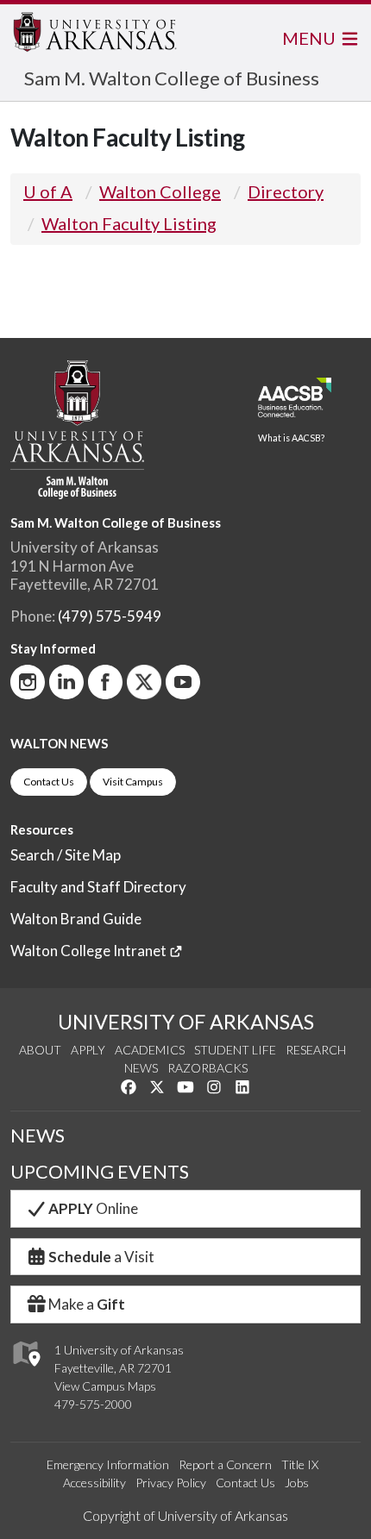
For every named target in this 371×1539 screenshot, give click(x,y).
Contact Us (48, 781)
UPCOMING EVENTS (99, 1172)
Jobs (297, 1482)
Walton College (160, 191)
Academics (150, 1049)
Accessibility (94, 1482)
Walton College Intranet (89, 951)
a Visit (101, 1257)
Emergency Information (108, 1464)
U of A (47, 191)
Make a (86, 1304)
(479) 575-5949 (109, 616)
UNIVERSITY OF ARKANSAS (186, 1022)
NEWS (37, 1135)
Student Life (235, 1049)
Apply (88, 1049)
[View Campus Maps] (25, 1370)
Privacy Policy (170, 1482)
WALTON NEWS (59, 743)
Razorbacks (207, 1067)
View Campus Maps (105, 1386)
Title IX (299, 1464)
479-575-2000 (93, 1404)
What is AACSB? (291, 438)
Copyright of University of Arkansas (185, 1515)
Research (316, 1049)
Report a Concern (225, 1464)
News (141, 1067)
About (40, 1049)
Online (93, 1208)
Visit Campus (133, 781)
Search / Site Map (65, 855)
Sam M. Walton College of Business (171, 78)
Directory (286, 191)
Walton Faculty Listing (129, 223)
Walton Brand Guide (75, 919)
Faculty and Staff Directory (98, 887)
